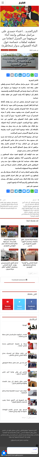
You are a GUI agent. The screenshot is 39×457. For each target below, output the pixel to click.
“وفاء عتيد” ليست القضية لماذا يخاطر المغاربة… (14, 392)
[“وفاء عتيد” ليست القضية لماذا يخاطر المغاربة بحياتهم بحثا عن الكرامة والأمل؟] (32, 393)
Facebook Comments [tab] (18, 280)
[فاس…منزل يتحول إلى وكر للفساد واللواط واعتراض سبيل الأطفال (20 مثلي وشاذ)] (32, 384)
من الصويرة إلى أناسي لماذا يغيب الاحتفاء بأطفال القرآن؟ (14, 401)
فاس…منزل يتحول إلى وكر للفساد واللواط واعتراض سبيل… (14, 382)
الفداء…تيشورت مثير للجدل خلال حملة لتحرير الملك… (14, 335)
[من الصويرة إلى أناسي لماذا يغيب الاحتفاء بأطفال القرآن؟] (32, 402)
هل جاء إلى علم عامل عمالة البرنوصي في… (14, 363)
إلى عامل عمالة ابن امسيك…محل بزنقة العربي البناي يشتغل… (14, 354)
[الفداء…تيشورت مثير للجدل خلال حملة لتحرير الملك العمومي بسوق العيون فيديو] (32, 337)
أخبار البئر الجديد (5, 50)
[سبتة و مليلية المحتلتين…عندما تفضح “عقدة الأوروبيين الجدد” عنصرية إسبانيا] (32, 346)
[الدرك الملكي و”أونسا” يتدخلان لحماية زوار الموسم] (29, 255)
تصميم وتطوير (19, 455)
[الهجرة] (32, 327)
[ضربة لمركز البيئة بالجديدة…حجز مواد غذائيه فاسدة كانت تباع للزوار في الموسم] (9, 231)
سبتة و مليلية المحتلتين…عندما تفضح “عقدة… (14, 345)
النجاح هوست (7, 455)
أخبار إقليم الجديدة (12, 50)
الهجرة (24, 325)
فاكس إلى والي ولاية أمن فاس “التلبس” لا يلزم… (14, 373)
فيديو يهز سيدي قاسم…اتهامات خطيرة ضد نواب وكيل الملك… (14, 410)
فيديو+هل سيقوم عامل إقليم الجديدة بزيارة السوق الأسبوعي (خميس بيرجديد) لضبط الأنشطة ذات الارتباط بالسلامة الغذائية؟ (9, 205)
